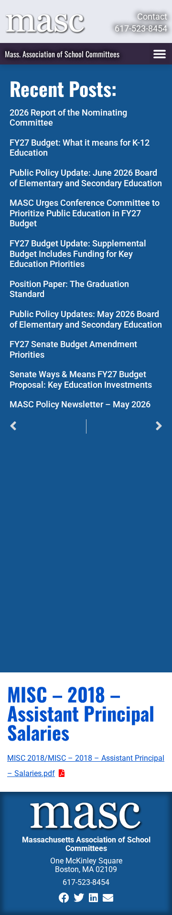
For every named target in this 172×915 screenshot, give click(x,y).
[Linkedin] (93, 898)
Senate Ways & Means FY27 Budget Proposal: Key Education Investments (81, 379)
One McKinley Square (86, 860)
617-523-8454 (86, 882)
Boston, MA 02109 (86, 869)
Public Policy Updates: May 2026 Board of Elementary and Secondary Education (86, 319)
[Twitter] (78, 898)
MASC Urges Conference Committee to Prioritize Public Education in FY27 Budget (85, 213)
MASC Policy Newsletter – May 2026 (80, 404)
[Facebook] (63, 898)
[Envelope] (108, 898)
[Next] (124, 426)
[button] (160, 53)
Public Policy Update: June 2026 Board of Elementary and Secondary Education (86, 178)
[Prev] (48, 426)
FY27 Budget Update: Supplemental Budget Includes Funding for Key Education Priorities (78, 253)
